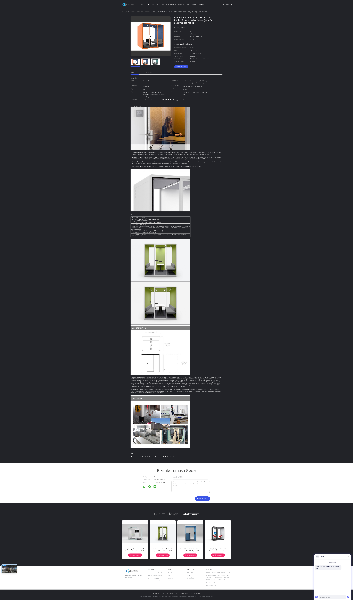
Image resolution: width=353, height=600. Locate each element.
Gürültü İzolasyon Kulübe (137, 457)
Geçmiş (170, 573)
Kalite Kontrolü (191, 4)
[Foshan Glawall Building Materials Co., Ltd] (145, 487)
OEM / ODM (190, 573)
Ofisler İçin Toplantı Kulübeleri (167, 457)
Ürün (147, 4)
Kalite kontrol (157, 593)
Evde (142, 4)
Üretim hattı (190, 578)
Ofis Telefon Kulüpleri (154, 578)
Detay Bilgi (134, 72)
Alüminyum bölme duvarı (155, 575)
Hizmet (170, 575)
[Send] (348, 597)
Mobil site (197, 593)
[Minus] (348, 557)
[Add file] (316, 597)
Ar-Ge (188, 575)
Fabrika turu (181, 4)
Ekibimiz (170, 578)
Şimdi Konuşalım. (181, 66)
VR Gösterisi (160, 4)
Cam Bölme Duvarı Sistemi (155, 581)
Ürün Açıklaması (146, 72)
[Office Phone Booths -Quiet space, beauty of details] (151, 36)
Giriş (169, 580)
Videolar (153, 4)
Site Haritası (170, 593)
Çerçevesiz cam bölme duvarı (156, 573)
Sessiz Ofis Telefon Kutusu (151, 457)
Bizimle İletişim (202, 4)
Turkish (227, 5)
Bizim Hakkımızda (171, 4)
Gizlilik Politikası (184, 593)
